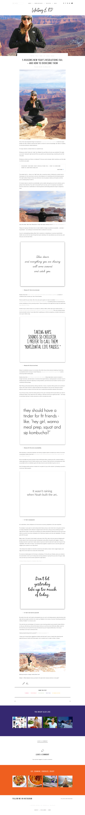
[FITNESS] (50, 786)
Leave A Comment (42, 741)
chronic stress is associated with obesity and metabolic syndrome (42, 294)
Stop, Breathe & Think (24, 305)
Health (41, 55)
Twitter (48, 693)
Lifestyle (48, 55)
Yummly (27, 693)
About (29, 3)
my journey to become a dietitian (48, 141)
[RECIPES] (19, 786)
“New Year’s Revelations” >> (59, 224)
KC (48, 805)
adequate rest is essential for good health (51, 371)
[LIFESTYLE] (65, 786)
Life (44, 55)
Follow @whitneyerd (67, 798)
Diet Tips (32, 55)
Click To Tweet (59, 169)
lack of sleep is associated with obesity (36, 377)
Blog (55, 3)
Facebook (41, 693)
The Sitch (48, 3)
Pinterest (34, 693)
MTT (54, 805)
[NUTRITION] (35, 786)
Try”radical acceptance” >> (43, 633)
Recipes (56, 6)
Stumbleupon (56, 693)
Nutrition (52, 55)
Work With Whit (39, 3)
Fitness (56, 8)
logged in (41, 759)
